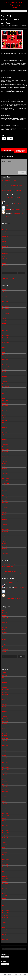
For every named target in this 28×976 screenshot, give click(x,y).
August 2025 (5, 315)
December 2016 (5, 526)
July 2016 (4, 539)
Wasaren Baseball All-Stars (7, 183)
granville (4, 241)
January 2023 (5, 381)
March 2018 (4, 492)
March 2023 (4, 376)
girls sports (4, 239)
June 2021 (4, 420)
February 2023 (5, 378)
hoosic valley (5, 246)
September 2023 (5, 366)
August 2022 (5, 388)
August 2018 (5, 485)
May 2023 (4, 371)
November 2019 (5, 449)
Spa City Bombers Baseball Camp (9, 180)
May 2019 (4, 463)
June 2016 (4, 541)
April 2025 (4, 325)
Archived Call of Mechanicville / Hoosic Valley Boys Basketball (20, 150)
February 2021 (5, 429)
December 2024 (5, 335)
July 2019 (4, 459)
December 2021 (5, 405)
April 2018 (4, 490)
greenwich (21, 25)
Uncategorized (5, 265)
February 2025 (5, 330)
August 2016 (5, 536)
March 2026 (4, 298)
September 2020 (5, 432)
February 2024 (5, 354)
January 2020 (5, 444)
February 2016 (5, 551)
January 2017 (5, 524)
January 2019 (5, 473)
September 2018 (5, 483)
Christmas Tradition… (10, 215)
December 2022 (5, 383)
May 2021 (4, 422)
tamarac (20, 27)
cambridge (4, 231)
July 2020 (4, 434)
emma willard (5, 236)
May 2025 (4, 323)
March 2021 (4, 427)
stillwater (16, 27)
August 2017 (5, 509)
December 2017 (5, 500)
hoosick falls (4, 248)
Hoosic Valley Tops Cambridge (7, 149)
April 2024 (4, 349)
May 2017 (4, 514)
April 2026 (4, 296)
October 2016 (5, 531)
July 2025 (4, 318)
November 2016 (5, 529)
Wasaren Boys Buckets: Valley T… (19, 209)
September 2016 (5, 534)
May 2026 (4, 294)
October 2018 (5, 480)
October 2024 (5, 340)
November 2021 (5, 408)
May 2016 (4, 543)
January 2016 (5, 553)
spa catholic (11, 27)
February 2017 (5, 522)
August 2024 (5, 345)
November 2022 (5, 386)
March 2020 (4, 439)
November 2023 (5, 362)
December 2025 (5, 306)
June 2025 (4, 320)
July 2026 (4, 289)
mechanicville (6, 27)
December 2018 (5, 475)
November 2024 (5, 337)
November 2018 (5, 478)
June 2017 (4, 512)
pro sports (4, 256)
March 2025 (4, 328)
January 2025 (5, 332)
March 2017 (4, 519)
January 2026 (5, 303)
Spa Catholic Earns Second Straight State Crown (12, 185)
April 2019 (4, 466)
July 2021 (4, 417)
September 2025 (5, 313)
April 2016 (4, 546)
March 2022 (4, 398)
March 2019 (4, 468)
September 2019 (5, 454)
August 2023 (5, 369)
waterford (24, 27)
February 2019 (5, 471)
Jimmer (3, 251)
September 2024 (5, 342)
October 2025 (5, 311)
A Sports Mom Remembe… (11, 197)
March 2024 (4, 352)
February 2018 (5, 495)
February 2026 (5, 301)
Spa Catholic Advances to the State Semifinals (11, 190)
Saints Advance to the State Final (9, 187)
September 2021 (5, 412)
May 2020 (4, 437)
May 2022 (4, 393)
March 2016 (4, 548)
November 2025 (5, 308)
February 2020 (5, 442)
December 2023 (5, 359)
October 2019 (5, 451)
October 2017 (5, 505)
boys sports (4, 229)
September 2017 (5, 507)
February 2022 (5, 400)
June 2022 (4, 391)
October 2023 (5, 364)
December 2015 (5, 556)
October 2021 (5, 410)
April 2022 (4, 395)
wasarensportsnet (8, 278)
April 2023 (4, 374)
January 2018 (5, 497)
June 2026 (4, 291)
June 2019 (4, 461)
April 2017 (4, 517)
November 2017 (5, 502)
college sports (5, 234)
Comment (22, 172)
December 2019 (5, 446)
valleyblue (13, 25)
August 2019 (5, 456)
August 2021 (5, 415)
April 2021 (4, 425)
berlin (17, 25)
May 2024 (4, 347)
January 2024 (5, 357)
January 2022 (5, 403)
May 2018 (4, 488)
